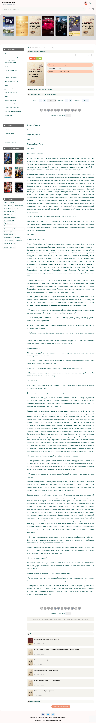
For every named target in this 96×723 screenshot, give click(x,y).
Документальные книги (11, 108)
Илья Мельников (9, 220)
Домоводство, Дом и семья (12, 111)
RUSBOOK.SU (34, 48)
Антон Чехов (7, 208)
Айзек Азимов (18, 205)
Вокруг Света (8, 214)
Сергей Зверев (8, 240)
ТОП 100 (7, 129)
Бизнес (6, 96)
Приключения (8, 115)
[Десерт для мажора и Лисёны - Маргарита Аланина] (8, 172)
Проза (6, 66)
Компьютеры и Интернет (11, 104)
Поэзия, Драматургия (10, 93)
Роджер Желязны (9, 235)
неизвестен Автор (9, 243)
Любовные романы (10, 74)
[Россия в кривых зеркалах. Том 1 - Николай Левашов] (19, 187)
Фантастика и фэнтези (11, 70)
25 (79, 110)
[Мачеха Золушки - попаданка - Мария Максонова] (8, 158)
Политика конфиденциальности (10, 138)
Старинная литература (11, 119)
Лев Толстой (7, 229)
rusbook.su (41, 717)
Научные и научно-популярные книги (10, 62)
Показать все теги (9, 247)
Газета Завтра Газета (10, 217)
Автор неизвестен (9, 203)
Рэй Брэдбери (8, 237)
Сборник (17, 237)
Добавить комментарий (61, 706)
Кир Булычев (8, 223)
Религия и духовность (11, 81)
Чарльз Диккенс (64, 72)
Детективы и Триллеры (11, 89)
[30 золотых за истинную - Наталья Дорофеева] (19, 172)
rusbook (8, 3)
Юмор (6, 85)
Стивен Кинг (18, 240)
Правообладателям (10, 142)
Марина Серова (8, 232)
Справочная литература (11, 57)
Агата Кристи (8, 205)
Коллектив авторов (9, 226)
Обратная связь (9, 133)
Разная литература (10, 100)
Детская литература (10, 78)
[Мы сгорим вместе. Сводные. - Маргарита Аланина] (8, 187)
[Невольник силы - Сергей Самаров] (19, 158)
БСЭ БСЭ (16, 208)
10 (72, 110)
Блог (5, 53)
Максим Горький (18, 229)
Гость (90, 3)
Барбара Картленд (9, 211)
